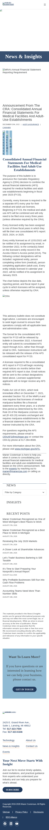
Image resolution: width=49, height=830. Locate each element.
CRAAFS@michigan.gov (15, 437)
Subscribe (12, 789)
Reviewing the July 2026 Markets (20, 541)
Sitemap (6, 812)
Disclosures (38, 812)
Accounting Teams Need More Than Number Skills (21, 592)
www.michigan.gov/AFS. (27, 449)
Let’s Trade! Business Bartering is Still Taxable (22, 559)
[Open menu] (44, 4)
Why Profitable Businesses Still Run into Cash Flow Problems (23, 581)
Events (6, 752)
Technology (9, 740)
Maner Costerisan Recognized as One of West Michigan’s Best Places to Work (24, 520)
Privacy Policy (21, 812)
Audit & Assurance (31, 124)
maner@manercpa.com (15, 471)
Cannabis (7, 128)
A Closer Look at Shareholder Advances (23, 549)
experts (13, 468)
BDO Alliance (11, 817)
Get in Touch (24, 689)
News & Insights (11, 746)
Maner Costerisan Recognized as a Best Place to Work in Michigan (24, 531)
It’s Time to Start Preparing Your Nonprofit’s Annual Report (19, 570)
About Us (31, 740)
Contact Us (32, 746)
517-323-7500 (14, 728)
